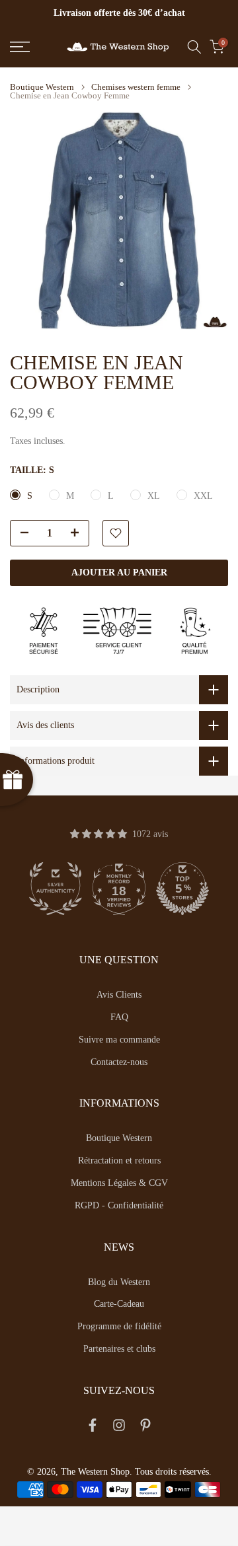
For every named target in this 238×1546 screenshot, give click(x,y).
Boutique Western (42, 87)
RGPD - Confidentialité (119, 1205)
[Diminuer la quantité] (20, 534)
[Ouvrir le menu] (33, 47)
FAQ (119, 1017)
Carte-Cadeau (119, 1304)
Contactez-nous (119, 1062)
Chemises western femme (135, 87)
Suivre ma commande (119, 1040)
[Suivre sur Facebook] (92, 1428)
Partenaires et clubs (119, 1349)
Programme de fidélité (119, 1326)
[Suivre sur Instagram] (119, 1428)
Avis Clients (119, 995)
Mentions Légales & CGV (119, 1183)
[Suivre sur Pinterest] (145, 1428)
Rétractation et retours (119, 1160)
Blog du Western (119, 1282)
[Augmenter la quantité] (79, 534)
